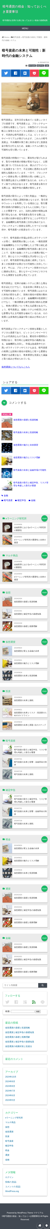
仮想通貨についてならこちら (16, 367)
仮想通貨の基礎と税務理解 (25, 626)
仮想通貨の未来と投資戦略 (25, 675)
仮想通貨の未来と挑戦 (23, 700)
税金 (7, 1150)
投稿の (10, 1182)
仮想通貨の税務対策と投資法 (18, 1046)
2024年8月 (10, 1086)
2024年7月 (10, 1091)
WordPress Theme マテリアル (30, 1213)
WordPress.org (12, 1191)
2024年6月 (10, 1095)
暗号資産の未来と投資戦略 (25, 432)
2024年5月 (10, 1100)
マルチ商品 (10, 1122)
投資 (7, 1136)
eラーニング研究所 (14, 1117)
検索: (7, 1011)
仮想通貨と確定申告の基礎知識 (27, 614)
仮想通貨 (9, 1131)
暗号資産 (32, 66)
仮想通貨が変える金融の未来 (26, 651)
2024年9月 (10, 1081)
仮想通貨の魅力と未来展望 (25, 445)
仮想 (7, 1127)
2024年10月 (10, 1077)
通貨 (7, 1155)
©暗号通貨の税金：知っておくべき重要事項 (21, 1216)
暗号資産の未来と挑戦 (23, 774)
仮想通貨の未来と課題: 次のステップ (30, 725)
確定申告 (40, 66)
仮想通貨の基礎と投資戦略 (25, 420)
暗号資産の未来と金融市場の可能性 (29, 470)
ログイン (9, 1177)
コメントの (12, 1186)
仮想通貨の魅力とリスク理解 (26, 457)
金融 (46, 66)
